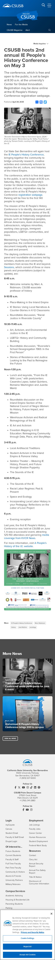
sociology (33, 627)
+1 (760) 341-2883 (27, 800)
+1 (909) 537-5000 (27, 778)
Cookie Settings (27, 938)
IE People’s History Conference (21, 623)
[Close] (51, 913)
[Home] (13, 6)
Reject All (27, 946)
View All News (10, 738)
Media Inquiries (39, 44)
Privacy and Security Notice (32, 932)
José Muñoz (22, 627)
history (13, 627)
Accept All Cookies (27, 955)
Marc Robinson (40, 623)
